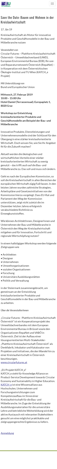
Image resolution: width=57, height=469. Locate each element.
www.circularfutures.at (14, 362)
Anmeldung (7, 433)
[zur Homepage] (7, 4)
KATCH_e (6, 384)
